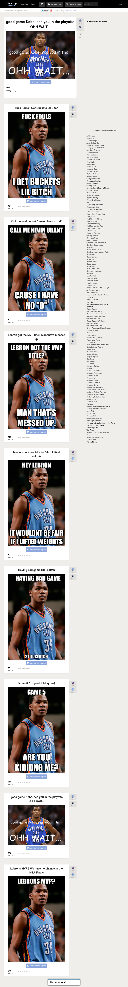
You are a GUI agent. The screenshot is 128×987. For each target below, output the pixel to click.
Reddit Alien (90, 349)
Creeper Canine (92, 190)
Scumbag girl (91, 378)
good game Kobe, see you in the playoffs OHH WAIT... (36, 799)
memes (69, 10)
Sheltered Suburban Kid (95, 394)
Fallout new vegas (93, 212)
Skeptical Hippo (92, 399)
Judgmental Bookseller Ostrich (97, 295)
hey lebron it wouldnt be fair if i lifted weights (36, 454)
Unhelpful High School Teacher (97, 432)
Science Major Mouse (94, 371)
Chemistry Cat (91, 176)
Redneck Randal (92, 354)
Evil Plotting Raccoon (94, 209)
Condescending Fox (93, 181)
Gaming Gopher (92, 235)
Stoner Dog (90, 413)
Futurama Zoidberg (93, 233)
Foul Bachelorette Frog (94, 226)
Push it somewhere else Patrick (98, 344)
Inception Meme (92, 280)
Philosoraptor (91, 335)
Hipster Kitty (91, 266)
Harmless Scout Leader (95, 245)
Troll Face (90, 430)
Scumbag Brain (92, 375)
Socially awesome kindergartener (98, 406)
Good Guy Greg (92, 240)
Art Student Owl (92, 152)
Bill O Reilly (90, 164)
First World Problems (94, 219)
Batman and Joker (93, 159)
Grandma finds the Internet (96, 242)
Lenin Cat (89, 302)
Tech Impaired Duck (93, 420)
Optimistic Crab (92, 323)
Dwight (88, 202)
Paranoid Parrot (92, 330)
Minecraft (89, 306)
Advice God (90, 138)
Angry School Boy (93, 143)
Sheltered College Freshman (96, 392)
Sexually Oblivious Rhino (95, 389)
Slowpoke (90, 404)
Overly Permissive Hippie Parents (98, 328)
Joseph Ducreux (92, 292)
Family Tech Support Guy (95, 214)
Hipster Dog (90, 259)
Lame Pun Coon (92, 299)
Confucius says (92, 183)
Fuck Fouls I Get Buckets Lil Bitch (36, 108)
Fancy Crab (90, 216)
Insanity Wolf (91, 285)
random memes (42, 4)
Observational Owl (93, 318)
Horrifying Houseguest (94, 271)
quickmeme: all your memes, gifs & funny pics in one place (11, 4)
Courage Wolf (91, 185)
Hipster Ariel (90, 254)
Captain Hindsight (92, 174)
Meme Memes (91, 309)
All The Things (91, 140)
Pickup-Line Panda (93, 340)
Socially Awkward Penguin (96, 408)
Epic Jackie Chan (92, 207)
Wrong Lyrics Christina (94, 437)
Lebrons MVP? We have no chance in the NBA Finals (36, 870)
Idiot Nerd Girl (91, 276)
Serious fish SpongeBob (95, 387)
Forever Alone (91, 221)
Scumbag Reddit (92, 380)
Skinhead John (91, 401)
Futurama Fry (91, 231)
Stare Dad (90, 411)
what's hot (24, 4)
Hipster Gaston (91, 261)
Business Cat (91, 166)
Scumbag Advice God (94, 373)
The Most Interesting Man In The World (100, 423)
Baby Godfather (92, 155)
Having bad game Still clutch (36, 570)
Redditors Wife (91, 352)
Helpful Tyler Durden (93, 249)
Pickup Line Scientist (94, 337)
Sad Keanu (90, 361)
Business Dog (91, 169)
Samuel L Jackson (93, 366)
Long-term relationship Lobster (97, 304)
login (120, 4)
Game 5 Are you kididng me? (36, 683)
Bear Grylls (90, 162)
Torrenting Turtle (92, 427)
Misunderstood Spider (94, 311)
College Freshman (93, 178)
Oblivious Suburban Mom (95, 316)
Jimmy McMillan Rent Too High (97, 287)
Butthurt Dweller (92, 171)
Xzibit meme (91, 439)
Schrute (89, 368)
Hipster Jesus (91, 264)
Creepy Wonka (91, 193)
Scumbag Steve (92, 385)
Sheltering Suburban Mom (95, 397)
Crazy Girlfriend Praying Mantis (97, 188)
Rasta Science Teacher (94, 347)
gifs (75, 10)
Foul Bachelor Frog (93, 223)
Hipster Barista (91, 257)
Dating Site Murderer (93, 195)
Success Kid (91, 416)
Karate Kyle (90, 297)
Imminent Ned (91, 278)
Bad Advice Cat (92, 157)
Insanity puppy (91, 283)
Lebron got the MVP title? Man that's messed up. (36, 337)
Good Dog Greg (92, 238)
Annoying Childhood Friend (96, 145)
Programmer (90, 342)
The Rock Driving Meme (95, 425)
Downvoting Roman (93, 200)
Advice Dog (90, 136)
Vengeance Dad (92, 435)
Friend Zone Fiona (93, 228)
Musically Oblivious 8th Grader (97, 314)
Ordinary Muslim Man (94, 325)
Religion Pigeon (92, 356)
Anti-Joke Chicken (93, 150)
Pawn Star (90, 333)
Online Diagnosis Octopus (95, 321)
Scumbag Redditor (93, 382)
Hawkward (90, 247)
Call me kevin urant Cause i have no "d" (36, 221)
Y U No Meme (91, 442)
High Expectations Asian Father (98, 252)
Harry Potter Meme (93, 268)
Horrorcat (89, 273)
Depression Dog (92, 197)
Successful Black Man (94, 418)
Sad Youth (90, 363)
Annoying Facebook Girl (95, 147)
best (33, 4)
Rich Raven (90, 359)
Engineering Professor (94, 204)
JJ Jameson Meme (93, 290)
